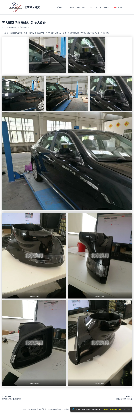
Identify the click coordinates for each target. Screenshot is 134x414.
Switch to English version (112, 409)
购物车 (106, 7)
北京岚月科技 (32, 7)
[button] (64, 7)
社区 (91, 7)
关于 (97, 7)
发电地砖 (71, 7)
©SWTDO (81, 7)
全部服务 (60, 7)
